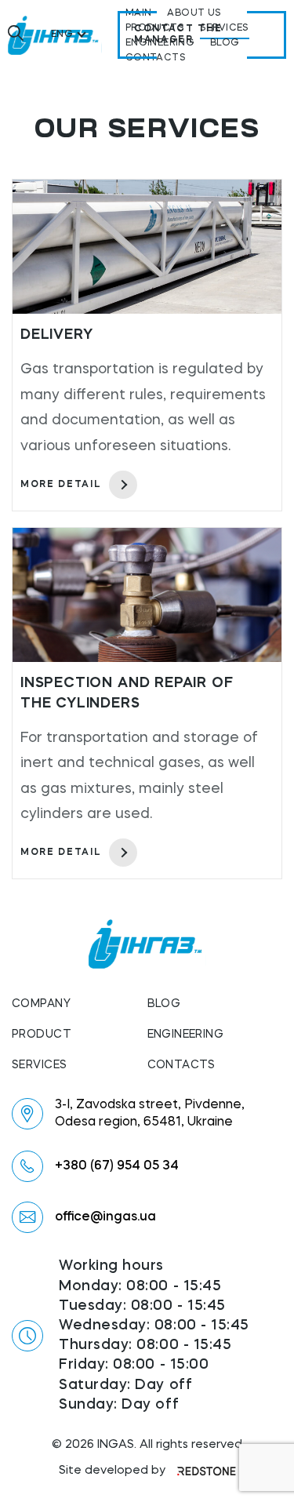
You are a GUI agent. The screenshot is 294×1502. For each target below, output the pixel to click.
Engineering (185, 1034)
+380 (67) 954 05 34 (117, 1166)
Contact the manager (178, 34)
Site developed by (112, 1471)
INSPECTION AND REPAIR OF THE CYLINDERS (126, 693)
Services (39, 1065)
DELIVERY (56, 335)
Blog (164, 1003)
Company (41, 1003)
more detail (60, 484)
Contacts (181, 1065)
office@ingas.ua (105, 1217)
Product (41, 1034)
